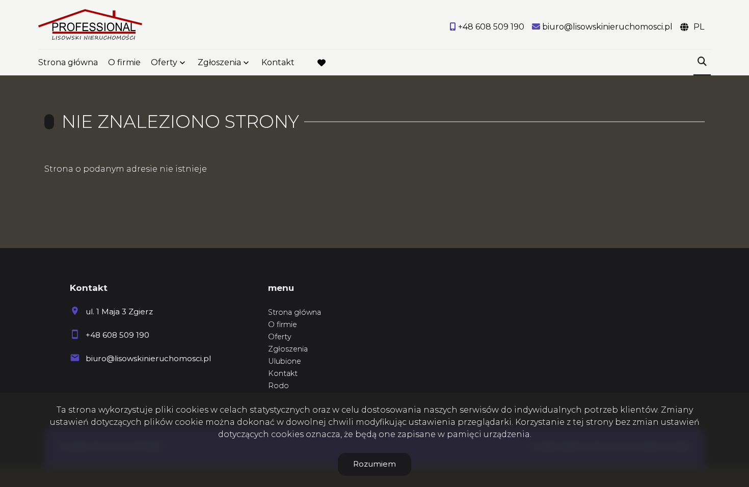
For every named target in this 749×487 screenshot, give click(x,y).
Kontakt (278, 62)
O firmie (124, 62)
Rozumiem (374, 464)
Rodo (278, 385)
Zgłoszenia (288, 349)
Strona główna (68, 62)
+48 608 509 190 (117, 335)
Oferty (164, 62)
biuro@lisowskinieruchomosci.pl (148, 358)
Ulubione (284, 361)
